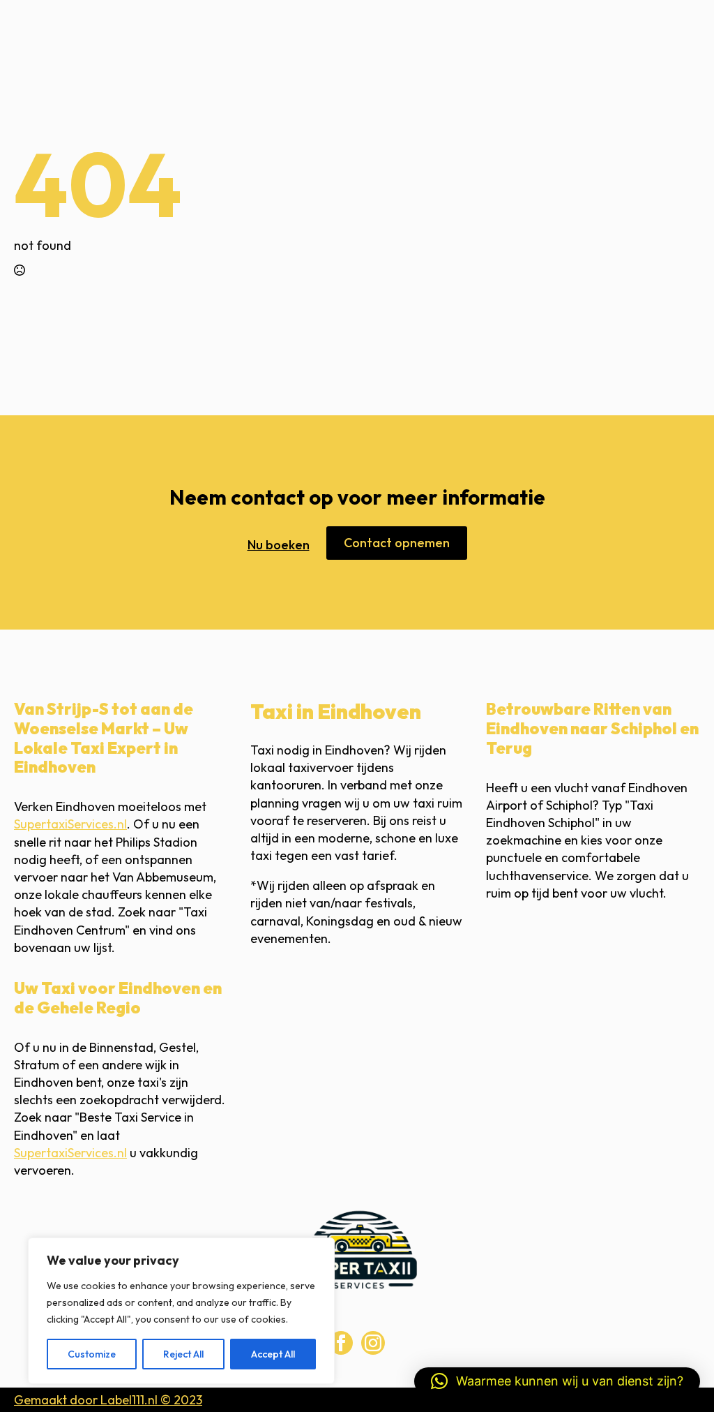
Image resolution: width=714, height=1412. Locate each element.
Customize (92, 1354)
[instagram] (373, 1343)
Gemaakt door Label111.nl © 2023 (108, 1400)
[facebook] (341, 1343)
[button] (557, 1381)
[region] (181, 1311)
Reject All (183, 1354)
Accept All (273, 1354)
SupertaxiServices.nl (70, 824)
